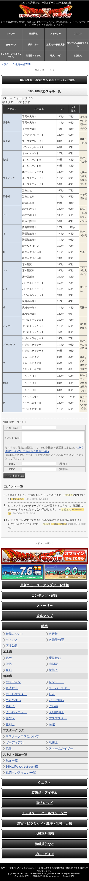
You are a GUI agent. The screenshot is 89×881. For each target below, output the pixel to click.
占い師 (53, 706)
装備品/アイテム (33, 55)
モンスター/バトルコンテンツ (11, 55)
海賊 (52, 724)
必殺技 (53, 633)
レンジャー (56, 682)
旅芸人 (53, 670)
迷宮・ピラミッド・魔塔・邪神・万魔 (44, 823)
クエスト (78, 33)
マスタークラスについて (22, 736)
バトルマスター (16, 694)
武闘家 (53, 664)
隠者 (9, 748)
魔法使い (55, 658)
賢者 (52, 694)
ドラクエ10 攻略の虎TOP (16, 64)
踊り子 (10, 706)
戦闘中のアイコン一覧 (21, 772)
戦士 (9, 658)
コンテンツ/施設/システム (78, 44)
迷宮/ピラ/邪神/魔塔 (55, 44)
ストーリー (55, 33)
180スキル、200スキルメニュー (47, 80)
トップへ (11, 33)
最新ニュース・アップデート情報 (44, 585)
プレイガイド (44, 854)
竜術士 (53, 742)
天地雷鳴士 (56, 712)
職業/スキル (33, 44)
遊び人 (10, 718)
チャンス (12, 639)
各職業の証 (56, 639)
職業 (44, 626)
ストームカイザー (61, 748)
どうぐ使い (56, 700)
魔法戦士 (12, 688)
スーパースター (59, 688)
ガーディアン (15, 742)
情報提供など (44, 844)
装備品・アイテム (44, 792)
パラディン (13, 682)
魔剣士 (10, 724)
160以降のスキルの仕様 (22, 766)
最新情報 (33, 33)
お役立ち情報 (44, 833)
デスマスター (58, 718)
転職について (15, 633)
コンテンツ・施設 (44, 595)
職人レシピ (55, 55)
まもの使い (13, 700)
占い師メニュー (16, 712)
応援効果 (12, 645)
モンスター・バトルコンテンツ (44, 813)
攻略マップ (11, 44)
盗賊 (9, 670)
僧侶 (9, 664)
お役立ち (78, 55)
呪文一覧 (12, 760)
